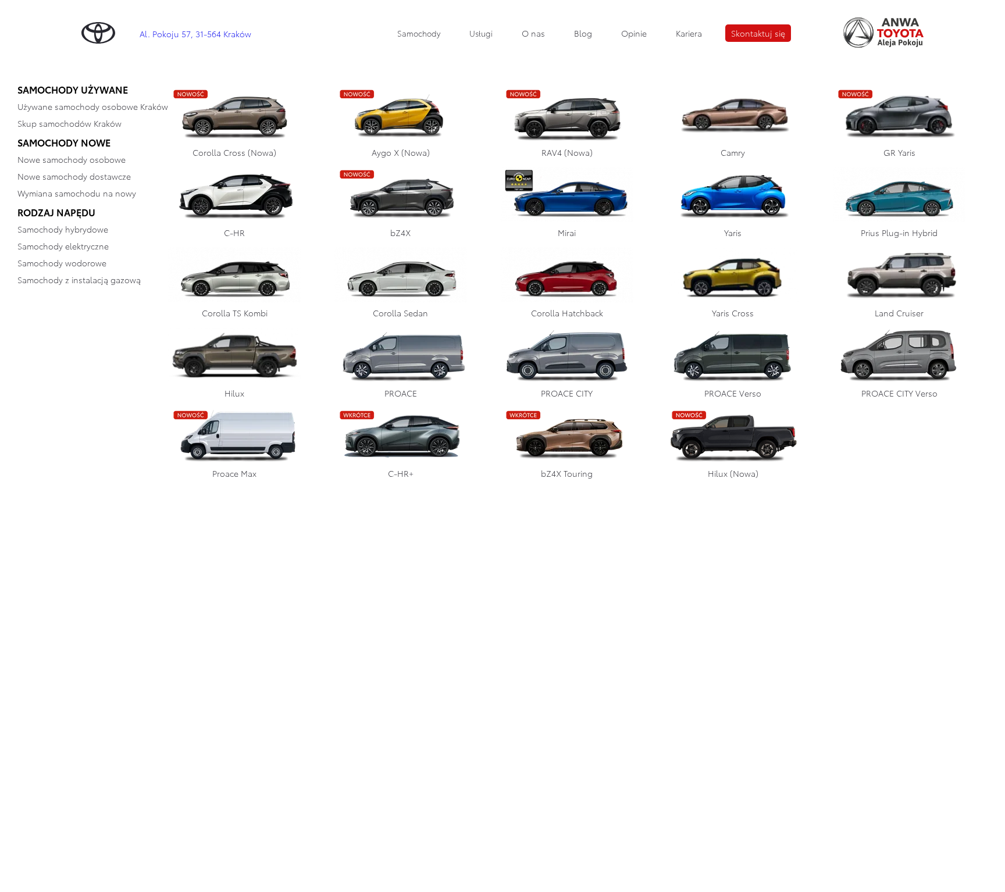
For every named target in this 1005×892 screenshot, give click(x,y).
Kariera (689, 33)
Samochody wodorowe (61, 263)
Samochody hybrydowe (62, 229)
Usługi (481, 32)
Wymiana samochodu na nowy (76, 193)
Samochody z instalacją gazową (79, 280)
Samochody (418, 32)
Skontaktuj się (758, 33)
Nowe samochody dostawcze (74, 176)
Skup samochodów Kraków (69, 123)
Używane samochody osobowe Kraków (92, 106)
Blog (583, 33)
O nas (533, 33)
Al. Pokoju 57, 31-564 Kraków (195, 34)
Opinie (634, 33)
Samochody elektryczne (63, 246)
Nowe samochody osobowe (71, 159)
